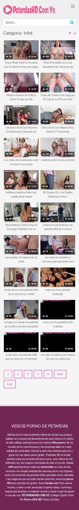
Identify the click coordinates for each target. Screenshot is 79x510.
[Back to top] (73, 501)
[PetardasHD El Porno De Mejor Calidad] (30, 9)
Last (9, 384)
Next (60, 374)
